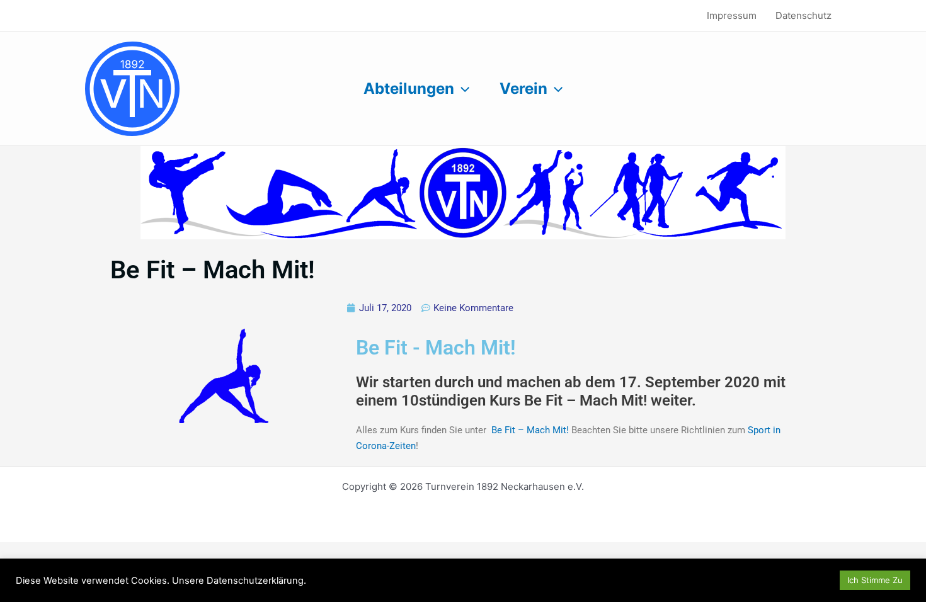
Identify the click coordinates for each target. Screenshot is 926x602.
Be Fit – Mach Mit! (530, 430)
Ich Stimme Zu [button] (875, 580)
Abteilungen (408, 88)
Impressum (732, 15)
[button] (461, 88)
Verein (523, 88)
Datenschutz (803, 15)
